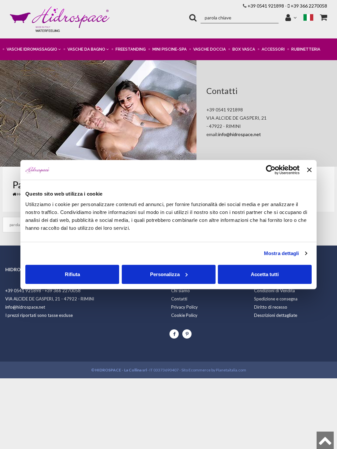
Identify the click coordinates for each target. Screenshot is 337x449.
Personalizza (165, 274)
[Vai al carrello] (323, 17)
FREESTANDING (131, 49)
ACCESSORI (273, 49)
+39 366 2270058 (309, 6)
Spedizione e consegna (276, 298)
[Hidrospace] (60, 19)
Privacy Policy (184, 307)
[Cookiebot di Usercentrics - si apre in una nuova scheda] (270, 170)
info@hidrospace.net (239, 134)
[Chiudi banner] (309, 170)
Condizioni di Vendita (274, 290)
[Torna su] (325, 440)
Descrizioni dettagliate (275, 315)
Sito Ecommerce (196, 369)
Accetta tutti (265, 274)
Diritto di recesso (270, 307)
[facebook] (174, 334)
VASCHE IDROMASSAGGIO (32, 49)
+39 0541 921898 (265, 6)
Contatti (179, 298)
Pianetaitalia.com (231, 369)
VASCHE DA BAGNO (86, 49)
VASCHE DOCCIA (209, 49)
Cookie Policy (184, 315)
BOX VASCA (243, 49)
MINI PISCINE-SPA (169, 49)
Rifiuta (72, 274)
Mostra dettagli (281, 253)
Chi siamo (180, 290)
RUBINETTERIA (305, 49)
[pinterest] (187, 334)
